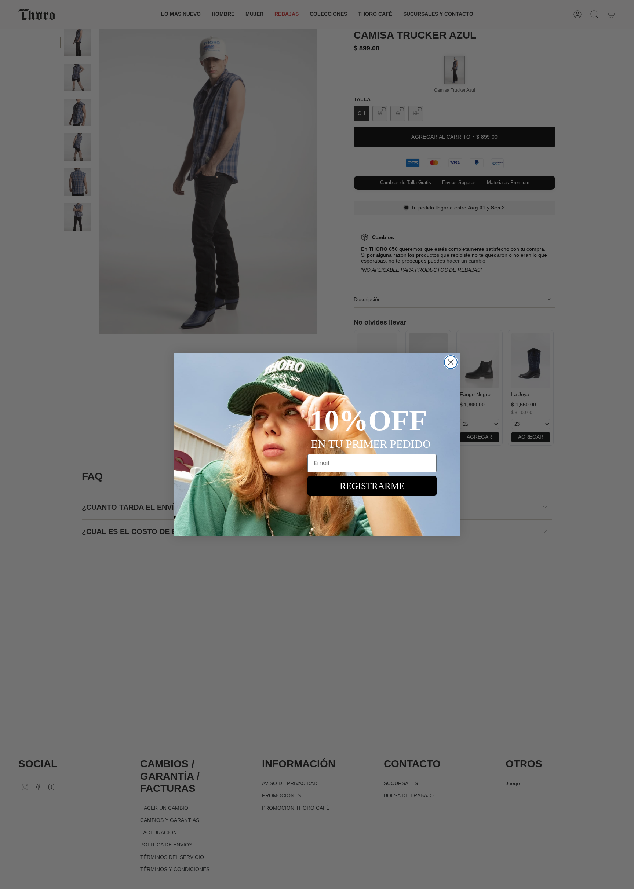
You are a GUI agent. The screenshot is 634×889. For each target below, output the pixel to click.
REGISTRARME (372, 486)
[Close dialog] (450, 362)
